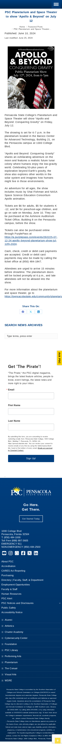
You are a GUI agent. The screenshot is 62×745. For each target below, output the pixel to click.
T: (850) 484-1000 (10, 537)
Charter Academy (14, 632)
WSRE (8, 680)
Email (11, 389)
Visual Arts (10, 674)
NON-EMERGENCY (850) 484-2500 (20, 547)
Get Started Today (31, 519)
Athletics (9, 626)
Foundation (11, 644)
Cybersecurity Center (16, 638)
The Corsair (11, 668)
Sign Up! (31, 458)
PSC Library (11, 650)
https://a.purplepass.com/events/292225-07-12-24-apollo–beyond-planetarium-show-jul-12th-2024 (31, 240)
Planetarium (11, 662)
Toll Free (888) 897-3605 (14, 540)
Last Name (14, 421)
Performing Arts (13, 656)
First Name (14, 405)
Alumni (8, 620)
